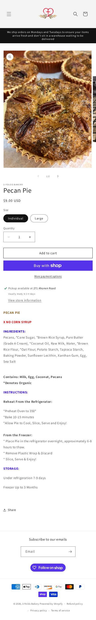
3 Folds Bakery (30, 603)
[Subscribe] (70, 551)
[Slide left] (38, 176)
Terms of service (60, 610)
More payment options (48, 276)
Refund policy (75, 603)
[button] (9, 14)
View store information (24, 300)
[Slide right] (58, 176)
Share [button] (12, 510)
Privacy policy (38, 610)
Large (39, 218)
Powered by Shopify (51, 603)
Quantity (9, 228)
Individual (15, 218)
